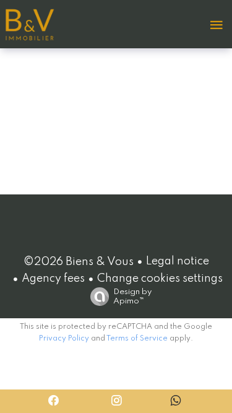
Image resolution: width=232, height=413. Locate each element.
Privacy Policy (64, 338)
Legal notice (177, 261)
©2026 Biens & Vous (79, 261)
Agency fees (53, 278)
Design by (132, 296)
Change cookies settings (160, 278)
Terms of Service (137, 338)
